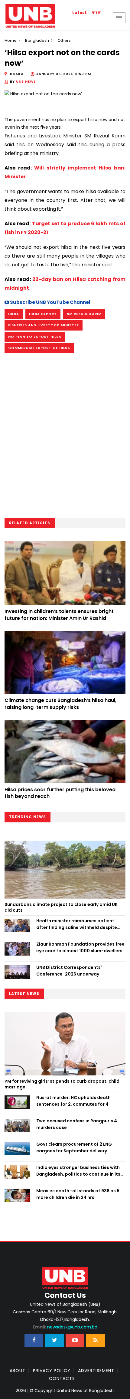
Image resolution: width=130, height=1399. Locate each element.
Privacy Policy (51, 1371)
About (17, 1371)
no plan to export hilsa (34, 336)
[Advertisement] (65, 437)
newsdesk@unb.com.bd (65, 1327)
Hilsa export (43, 313)
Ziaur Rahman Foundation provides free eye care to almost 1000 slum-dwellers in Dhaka (80, 947)
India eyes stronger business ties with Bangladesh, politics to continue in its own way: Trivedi (78, 1171)
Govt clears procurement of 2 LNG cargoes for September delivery (74, 1147)
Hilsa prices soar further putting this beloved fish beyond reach (60, 793)
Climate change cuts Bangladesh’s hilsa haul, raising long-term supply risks (60, 703)
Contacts (62, 1378)
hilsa (13, 313)
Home (11, 40)
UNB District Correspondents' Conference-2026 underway (69, 970)
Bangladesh (37, 40)
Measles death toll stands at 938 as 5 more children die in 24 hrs (77, 1194)
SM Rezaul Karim (84, 313)
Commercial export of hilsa (39, 347)
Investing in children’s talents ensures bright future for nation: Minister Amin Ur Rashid (59, 614)
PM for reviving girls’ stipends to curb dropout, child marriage (62, 1084)
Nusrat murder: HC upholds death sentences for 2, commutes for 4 (73, 1101)
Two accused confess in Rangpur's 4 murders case (76, 1124)
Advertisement (96, 1371)
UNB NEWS (26, 81)
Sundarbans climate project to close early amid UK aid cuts (61, 907)
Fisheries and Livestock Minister (43, 325)
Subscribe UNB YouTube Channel (49, 302)
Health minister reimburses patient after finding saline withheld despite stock (76, 924)
